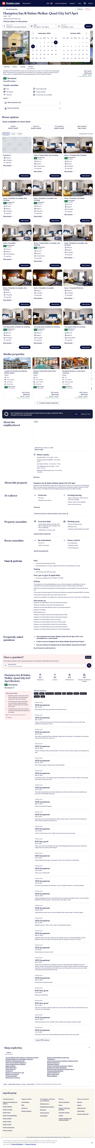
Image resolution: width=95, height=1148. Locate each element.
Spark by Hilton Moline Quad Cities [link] (58, 1057)
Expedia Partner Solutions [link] (47, 1106)
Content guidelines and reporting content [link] (65, 1119)
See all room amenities (41, 551)
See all (5, 98)
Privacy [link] (60, 1105)
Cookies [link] (61, 1115)
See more (36, 477)
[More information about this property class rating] (9, 16)
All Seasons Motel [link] (11, 1076)
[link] (88, 9)
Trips (79, 3)
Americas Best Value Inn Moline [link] (15, 1064)
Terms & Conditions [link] (64, 1102)
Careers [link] (79, 1105)
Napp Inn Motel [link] (10, 1066)
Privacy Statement (17, 1144)
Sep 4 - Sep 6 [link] (82, 128)
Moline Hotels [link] (30, 1084)
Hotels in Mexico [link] (7, 1106)
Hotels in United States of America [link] (10, 1102)
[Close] (92, 1143)
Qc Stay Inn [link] (9, 1071)
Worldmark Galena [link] (53, 1064)
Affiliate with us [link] (44, 1104)
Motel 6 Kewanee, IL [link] (53, 1062)
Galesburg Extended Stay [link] (55, 1071)
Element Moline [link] (52, 1076)
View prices (25, 176)
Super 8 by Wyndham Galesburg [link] (16, 1062)
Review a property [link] (27, 1111)
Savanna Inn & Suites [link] (12, 1074)
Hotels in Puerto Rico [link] (8, 1127)
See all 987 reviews (9, 81)
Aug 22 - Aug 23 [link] (13, 128)
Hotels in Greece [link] (7, 1130)
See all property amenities (42, 534)
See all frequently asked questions (44, 648)
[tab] (8, 1052)
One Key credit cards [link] (83, 1114)
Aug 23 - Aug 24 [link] (36, 128)
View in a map (39, 449)
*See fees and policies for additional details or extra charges (50, 513)
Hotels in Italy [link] (6, 1112)
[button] (40, 42)
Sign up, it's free (85, 414)
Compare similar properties (48, 403)
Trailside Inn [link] (51, 1059)
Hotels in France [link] (7, 1118)
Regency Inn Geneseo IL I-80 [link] (15, 1072)
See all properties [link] (11, 9)
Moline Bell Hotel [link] (11, 1067)
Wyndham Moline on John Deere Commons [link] (19, 1059)
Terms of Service (31, 1144)
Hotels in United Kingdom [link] (10, 1115)
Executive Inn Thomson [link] (13, 1077)
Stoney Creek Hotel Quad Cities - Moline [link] (60, 1066)
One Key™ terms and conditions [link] (64, 1108)
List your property (61, 3)
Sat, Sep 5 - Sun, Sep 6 (41, 27)
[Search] (89, 665)
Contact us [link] (24, 1108)
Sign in (91, 3)
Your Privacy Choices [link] (64, 1112)
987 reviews (8, 688)
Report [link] (10, 717)
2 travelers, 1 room (67, 27)
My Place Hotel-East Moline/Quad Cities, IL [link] (60, 1069)
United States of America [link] (14, 1084)
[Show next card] (91, 378)
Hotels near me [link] (81, 1108)
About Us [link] (79, 1102)
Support (72, 3)
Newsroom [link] (43, 1109)
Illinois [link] (24, 1084)
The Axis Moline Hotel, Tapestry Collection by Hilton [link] (22, 1057)
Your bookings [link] (25, 1102)
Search (88, 26)
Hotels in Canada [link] (7, 1109)
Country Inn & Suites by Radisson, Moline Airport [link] (62, 1061)
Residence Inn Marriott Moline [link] (57, 1067)
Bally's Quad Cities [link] (53, 1074)
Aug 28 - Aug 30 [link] (59, 128)
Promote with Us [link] (44, 1112)
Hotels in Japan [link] (7, 1124)
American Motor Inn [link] (53, 1072)
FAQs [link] (23, 1105)
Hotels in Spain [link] (7, 1121)
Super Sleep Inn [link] (11, 1069)
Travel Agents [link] (44, 1115)
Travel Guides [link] (81, 1111)
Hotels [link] (5, 1084)
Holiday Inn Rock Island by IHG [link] (15, 1061)
